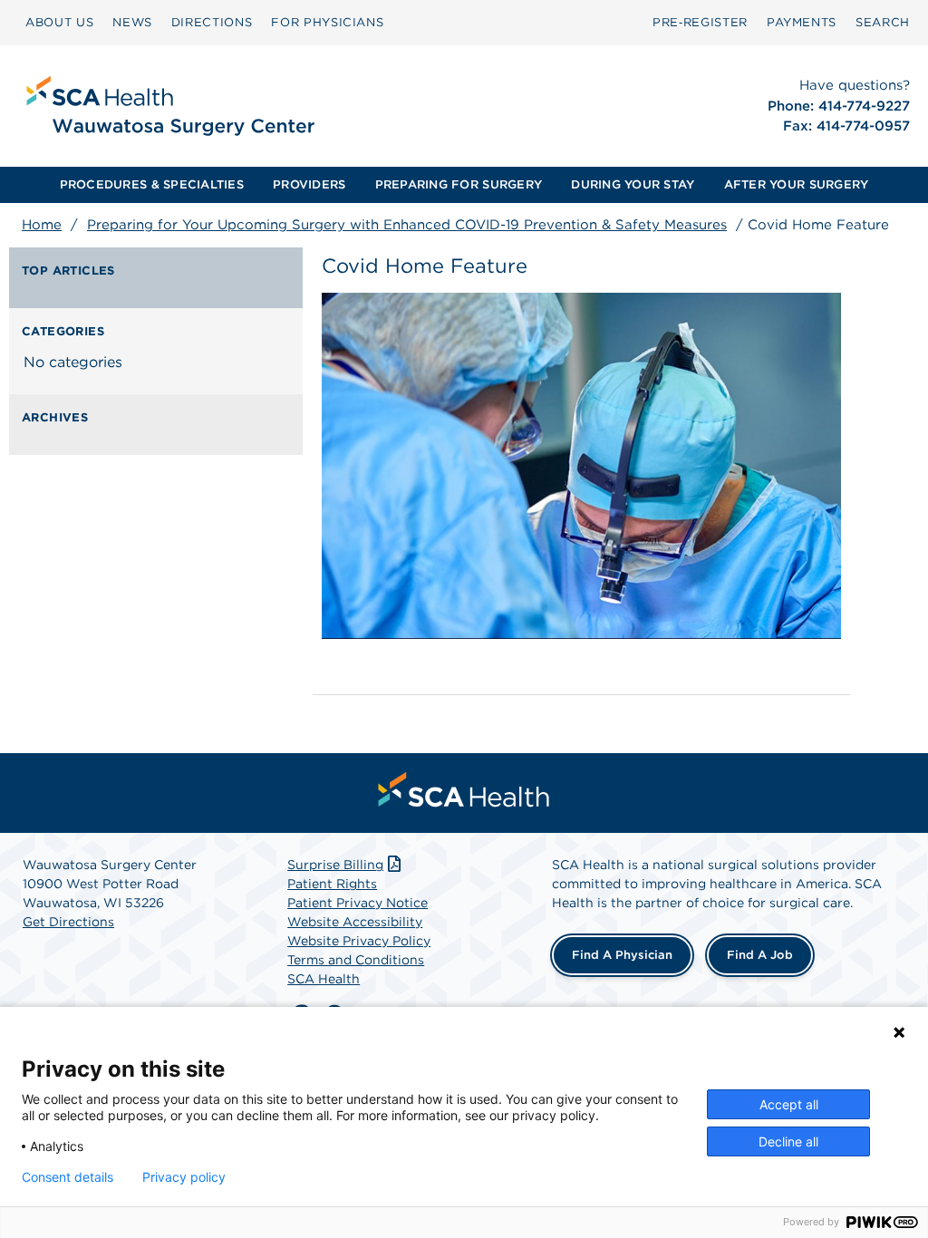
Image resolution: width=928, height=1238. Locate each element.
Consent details (67, 1177)
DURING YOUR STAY (632, 184)
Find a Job (760, 955)
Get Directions (68, 921)
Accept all (788, 1104)
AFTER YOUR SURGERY (796, 184)
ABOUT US (59, 22)
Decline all (788, 1141)
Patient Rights (332, 883)
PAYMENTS (801, 22)
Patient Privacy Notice (357, 902)
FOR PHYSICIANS (327, 22)
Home (42, 225)
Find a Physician (622, 955)
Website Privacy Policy (358, 940)
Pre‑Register (700, 22)
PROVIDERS (309, 184)
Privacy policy (184, 1177)
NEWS (132, 22)
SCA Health (323, 979)
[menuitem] (59, 22)
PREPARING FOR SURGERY (458, 184)
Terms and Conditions (355, 960)
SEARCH (883, 22)
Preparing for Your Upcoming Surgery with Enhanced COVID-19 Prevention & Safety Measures (407, 225)
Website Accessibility (354, 921)
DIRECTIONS (212, 22)
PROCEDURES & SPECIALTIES (152, 184)
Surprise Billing (335, 864)
